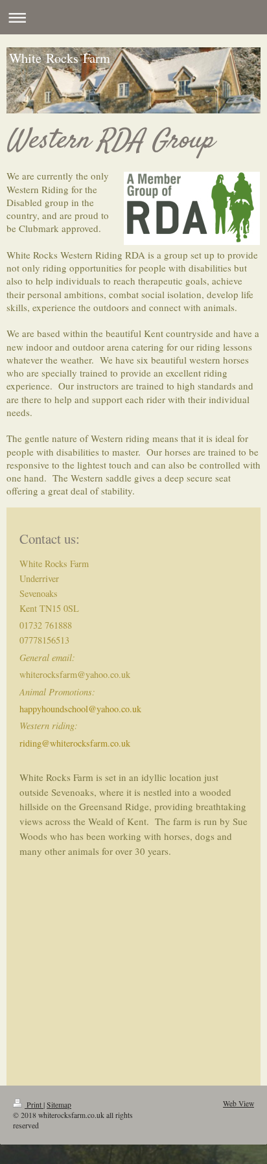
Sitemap (59, 1105)
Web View (238, 1103)
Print (34, 1105)
